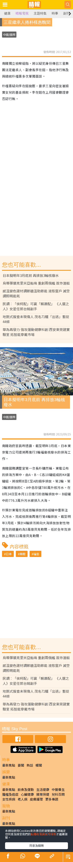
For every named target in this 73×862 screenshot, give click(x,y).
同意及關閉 (36, 846)
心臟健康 (27, 794)
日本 (9, 554)
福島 (36, 554)
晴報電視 (22, 13)
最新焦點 (8, 765)
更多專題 (51, 799)
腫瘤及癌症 (10, 794)
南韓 (22, 554)
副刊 (66, 13)
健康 (7, 13)
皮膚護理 (36, 799)
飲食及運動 (26, 789)
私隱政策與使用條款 (43, 834)
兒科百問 (58, 794)
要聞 (21, 765)
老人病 (22, 799)
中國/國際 (9, 35)
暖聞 (38, 765)
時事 (55, 13)
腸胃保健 (42, 794)
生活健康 (42, 789)
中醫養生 (58, 789)
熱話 (30, 765)
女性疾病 (8, 799)
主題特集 (40, 13)
